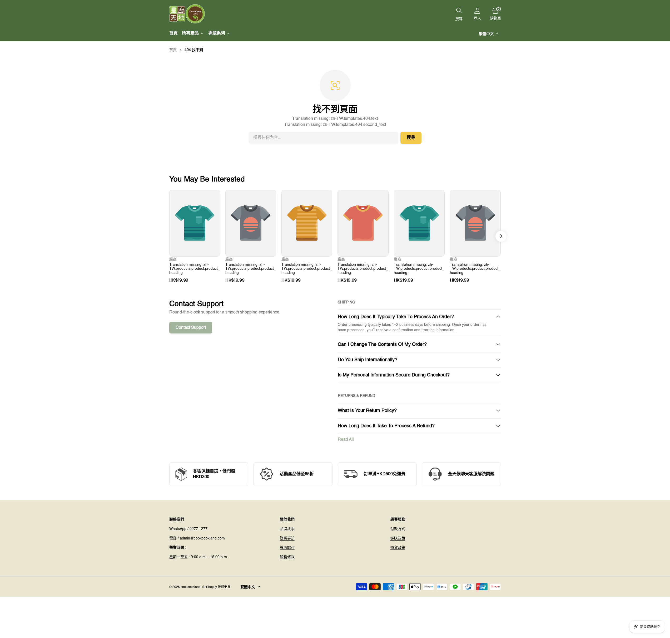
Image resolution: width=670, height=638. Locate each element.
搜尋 (411, 138)
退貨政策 (397, 547)
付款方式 (397, 529)
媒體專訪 (287, 538)
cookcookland (191, 587)
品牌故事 (287, 529)
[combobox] (323, 138)
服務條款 (287, 557)
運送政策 (397, 538)
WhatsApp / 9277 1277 (189, 529)
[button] (477, 14)
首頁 (173, 50)
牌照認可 (287, 547)
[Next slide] (501, 236)
